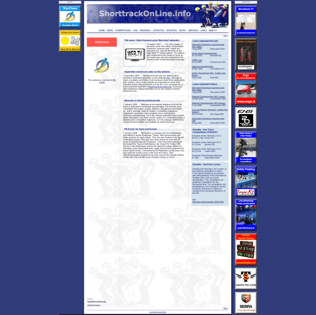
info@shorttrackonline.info (160, 87)
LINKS (204, 30)
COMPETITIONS (123, 30)
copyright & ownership (157, 312)
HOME (102, 30)
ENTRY (182, 30)
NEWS (110, 30)
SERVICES (193, 30)
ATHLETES (171, 30)
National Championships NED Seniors (208, 103)
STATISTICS (158, 30)
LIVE (135, 30)
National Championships (202, 66)
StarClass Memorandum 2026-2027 (208, 202)
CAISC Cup (197, 60)
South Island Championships (204, 53)
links (168, 78)
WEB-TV (213, 30)
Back (225, 36)
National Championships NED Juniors (208, 96)
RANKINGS (145, 30)
